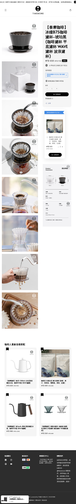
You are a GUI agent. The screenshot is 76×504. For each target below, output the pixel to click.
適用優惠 (48, 70)
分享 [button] (49, 103)
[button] (6, 10)
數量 (46, 85)
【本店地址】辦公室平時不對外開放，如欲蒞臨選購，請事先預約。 (46, 461)
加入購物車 (57, 94)
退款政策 (44, 500)
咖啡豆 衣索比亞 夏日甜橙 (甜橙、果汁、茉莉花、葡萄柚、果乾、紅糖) (55, 140)
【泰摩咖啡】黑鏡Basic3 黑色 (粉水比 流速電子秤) (17, 499)
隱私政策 (38, 500)
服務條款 (31, 500)
